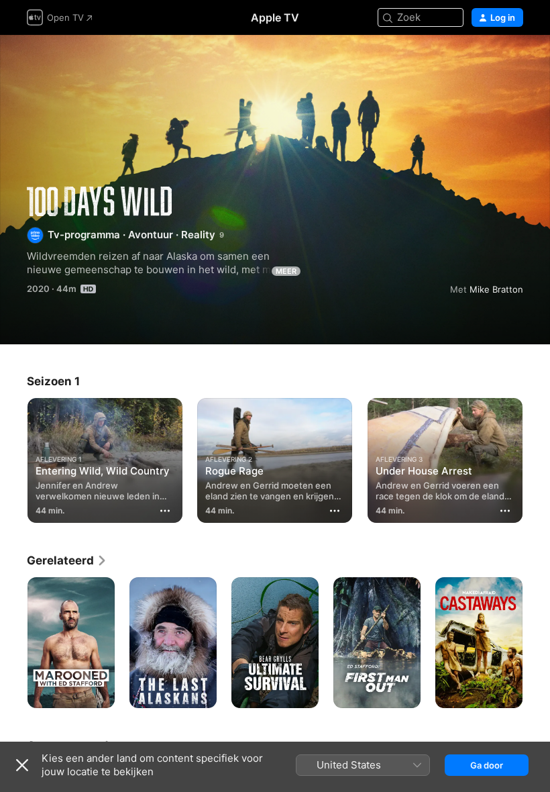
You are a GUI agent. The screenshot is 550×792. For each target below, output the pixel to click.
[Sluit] (22, 765)
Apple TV (275, 17)
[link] (67, 560)
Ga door (486, 765)
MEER (286, 271)
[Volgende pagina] (536, 457)
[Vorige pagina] (13, 457)
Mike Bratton (496, 289)
